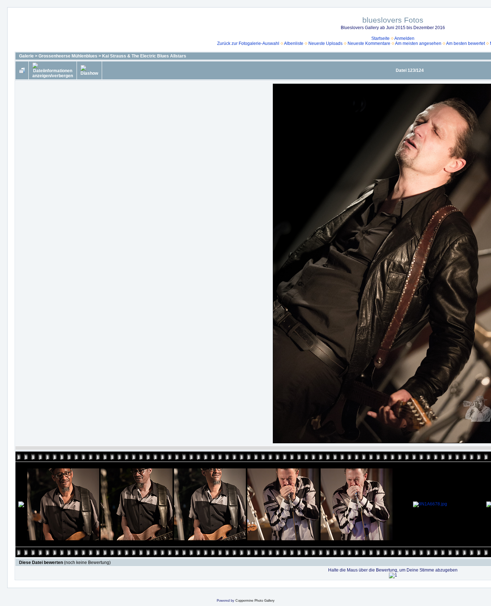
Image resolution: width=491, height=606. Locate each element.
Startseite (380, 38)
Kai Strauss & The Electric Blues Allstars (144, 56)
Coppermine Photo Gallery (255, 600)
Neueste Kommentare (369, 43)
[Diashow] (89, 70)
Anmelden (404, 38)
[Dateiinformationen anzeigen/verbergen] (53, 70)
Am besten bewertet (465, 43)
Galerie (26, 56)
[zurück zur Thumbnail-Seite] (21, 70)
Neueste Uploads (325, 43)
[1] (393, 575)
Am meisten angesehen (418, 43)
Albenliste (293, 43)
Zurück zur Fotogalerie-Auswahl (248, 43)
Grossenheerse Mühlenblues (67, 56)
